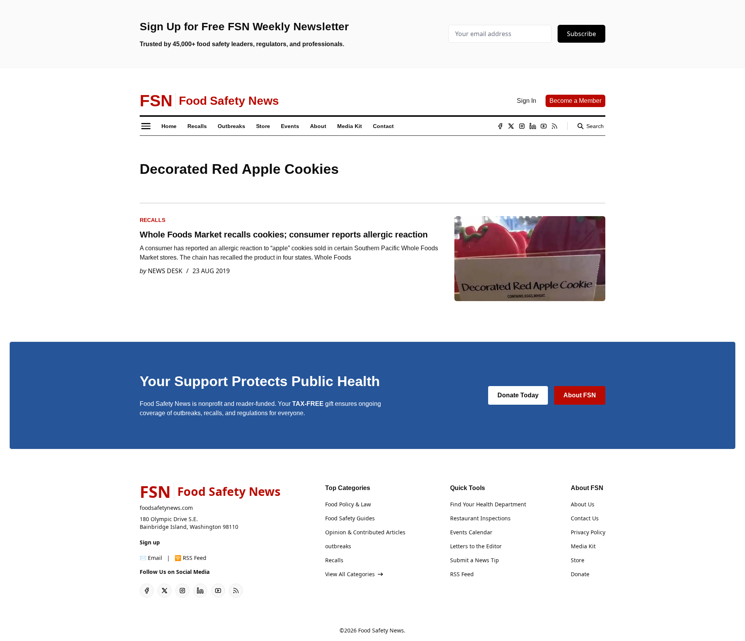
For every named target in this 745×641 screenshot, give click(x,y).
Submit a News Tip (474, 560)
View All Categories (350, 574)
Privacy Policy (588, 532)
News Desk (165, 271)
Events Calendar (471, 532)
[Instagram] (521, 126)
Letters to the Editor (476, 546)
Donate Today (518, 395)
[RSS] (554, 126)
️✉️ (151, 557)
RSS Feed (462, 574)
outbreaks (338, 546)
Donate (580, 574)
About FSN (579, 395)
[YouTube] (543, 126)
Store (577, 560)
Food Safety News (381, 630)
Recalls (152, 220)
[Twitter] (511, 126)
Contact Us (585, 518)
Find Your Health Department (488, 504)
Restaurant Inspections (480, 518)
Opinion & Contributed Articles (365, 532)
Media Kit (583, 546)
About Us (582, 504)
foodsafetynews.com (166, 507)
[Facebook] (500, 126)
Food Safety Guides (350, 518)
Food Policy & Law (348, 504)
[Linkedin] (532, 126)
